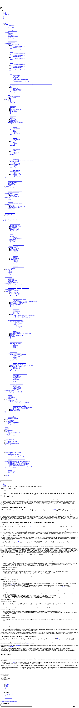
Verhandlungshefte (11, 423)
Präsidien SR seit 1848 (14, 229)
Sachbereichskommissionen (13, 44)
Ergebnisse (17, 645)
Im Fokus (7, 428)
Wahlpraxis (12, 268)
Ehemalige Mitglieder (12, 239)
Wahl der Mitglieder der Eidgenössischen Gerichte (22, 317)
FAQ (9, 474)
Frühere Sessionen (11, 208)
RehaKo (12, 236)
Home (4, 484)
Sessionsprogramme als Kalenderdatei (17, 206)
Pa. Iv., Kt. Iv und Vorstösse (15, 343)
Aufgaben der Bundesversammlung (15, 292)
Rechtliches (7, 689)
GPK (11, 74)
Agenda (7, 686)
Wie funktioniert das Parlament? (11, 399)
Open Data (10, 274)
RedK (11, 93)
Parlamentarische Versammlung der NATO (16, 459)
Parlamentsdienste (8, 277)
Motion (14, 347)
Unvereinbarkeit (16, 389)
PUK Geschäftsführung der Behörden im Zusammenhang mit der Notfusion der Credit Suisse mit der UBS (31, 84)
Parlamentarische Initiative (18, 348)
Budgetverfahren (16, 296)
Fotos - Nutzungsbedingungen (14, 432)
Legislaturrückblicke (12, 240)
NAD (11, 234)
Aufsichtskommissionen (12, 70)
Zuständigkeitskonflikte (15, 293)
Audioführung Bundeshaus (13, 418)
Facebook (7, 701)
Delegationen (8, 99)
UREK (11, 52)
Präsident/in (10, 26)
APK (11, 54)
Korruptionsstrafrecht (17, 387)
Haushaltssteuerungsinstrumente (19, 298)
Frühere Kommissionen (12, 231)
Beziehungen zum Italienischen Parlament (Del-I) (17, 465)
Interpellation (15, 346)
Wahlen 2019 (15, 257)
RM (4, 19)
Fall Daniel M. (13, 106)
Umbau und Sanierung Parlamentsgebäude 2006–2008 (18, 288)
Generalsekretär (11, 278)
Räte (9, 270)
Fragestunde (15, 345)
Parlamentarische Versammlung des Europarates (17, 457)
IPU (11, 141)
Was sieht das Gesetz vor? (18, 238)
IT (3, 18)
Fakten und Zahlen (9, 269)
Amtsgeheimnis (16, 373)
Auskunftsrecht (13, 116)
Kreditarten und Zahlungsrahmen (19, 299)
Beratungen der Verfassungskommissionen (21, 403)
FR (3, 17)
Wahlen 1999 (15, 251)
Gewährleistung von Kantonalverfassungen (18, 302)
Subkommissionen (16, 73)
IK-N (11, 91)
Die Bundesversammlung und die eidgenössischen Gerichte (22, 365)
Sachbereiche (15, 77)
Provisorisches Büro (17, 327)
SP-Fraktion (10, 180)
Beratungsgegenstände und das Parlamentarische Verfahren (19, 339)
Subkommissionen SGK (17, 50)
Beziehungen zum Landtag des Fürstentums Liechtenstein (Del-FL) (21, 466)
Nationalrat (7, 24)
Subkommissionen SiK (17, 67)
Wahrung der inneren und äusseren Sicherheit (19, 318)
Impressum (7, 688)
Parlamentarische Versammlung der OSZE (16, 456)
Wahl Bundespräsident (14, 258)
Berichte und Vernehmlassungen (19, 46)
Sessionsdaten (10, 209)
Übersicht (10, 211)
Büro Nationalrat (11, 25)
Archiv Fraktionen (11, 223)
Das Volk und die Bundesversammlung (18, 354)
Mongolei (10, 470)
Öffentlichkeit (15, 357)
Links (14, 80)
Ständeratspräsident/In (17, 332)
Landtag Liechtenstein (14, 171)
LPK (11, 98)
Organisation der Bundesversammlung (15, 320)
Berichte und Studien (12, 397)
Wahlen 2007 (15, 253)
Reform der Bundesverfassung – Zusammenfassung (23, 404)
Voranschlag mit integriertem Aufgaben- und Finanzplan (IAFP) (25, 301)
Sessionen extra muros (14, 242)
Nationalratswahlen (14, 250)
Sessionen (7, 204)
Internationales (6, 445)
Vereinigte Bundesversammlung (11, 39)
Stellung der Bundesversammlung (14, 353)
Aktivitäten (15, 127)
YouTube (11, 701)
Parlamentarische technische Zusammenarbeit (14, 467)
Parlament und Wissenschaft (13, 290)
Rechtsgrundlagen (16, 128)
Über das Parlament (7, 220)
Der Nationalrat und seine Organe (17, 321)
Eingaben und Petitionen (17, 355)
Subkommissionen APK (17, 56)
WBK (11, 63)
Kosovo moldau (11, 472)
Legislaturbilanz (11, 273)
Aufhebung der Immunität (18, 361)
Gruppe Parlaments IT (14, 121)
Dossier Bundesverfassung (15, 401)
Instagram (15, 701)
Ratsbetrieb (5, 188)
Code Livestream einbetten (15, 275)
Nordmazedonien (11, 471)
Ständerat (7, 32)
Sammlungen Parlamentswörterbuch (15, 392)
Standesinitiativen (16, 368)
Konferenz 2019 (13, 112)
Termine (14, 125)
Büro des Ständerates (17, 330)
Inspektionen (12, 118)
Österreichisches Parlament (15, 174)
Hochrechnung (20, 656)
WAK (11, 59)
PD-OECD (10, 460)
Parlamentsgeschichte (9, 289)
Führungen (10, 413)
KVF (11, 57)
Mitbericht (13, 584)
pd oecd (11, 151)
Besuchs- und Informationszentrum (12, 443)
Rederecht (15, 380)
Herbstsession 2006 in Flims (18, 245)
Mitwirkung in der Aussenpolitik (16, 304)
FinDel (9, 100)
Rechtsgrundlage (16, 152)
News (6, 427)
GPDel (9, 103)
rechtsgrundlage (16, 159)
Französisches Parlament (15, 164)
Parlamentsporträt (8, 291)
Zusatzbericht (20, 541)
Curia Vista (7, 197)
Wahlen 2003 (15, 252)
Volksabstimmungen (9, 421)
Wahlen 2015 (15, 256)
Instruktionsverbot (16, 386)
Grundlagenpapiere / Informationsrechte (20, 79)
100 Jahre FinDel (13, 102)
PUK (11, 82)
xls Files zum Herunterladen (13, 192)
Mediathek (7, 431)
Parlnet (4, 12)
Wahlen (6, 215)
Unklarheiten (59, 638)
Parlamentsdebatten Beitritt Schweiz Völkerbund (22, 407)
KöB (11, 232)
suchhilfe (7, 429)
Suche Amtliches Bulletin (10, 213)
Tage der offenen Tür (12, 417)
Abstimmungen (8, 189)
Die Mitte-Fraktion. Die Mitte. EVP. (15, 181)
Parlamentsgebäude (9, 283)
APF (11, 123)
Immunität (15, 385)
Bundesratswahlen (14, 249)
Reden (6, 440)
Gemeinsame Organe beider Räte (16, 335)
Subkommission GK (17, 90)
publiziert (28, 643)
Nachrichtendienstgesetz (15, 114)
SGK (11, 48)
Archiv (6, 221)
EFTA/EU (12, 129)
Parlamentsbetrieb (11, 336)
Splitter (9, 285)
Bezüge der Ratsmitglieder (10, 187)
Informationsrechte (16, 377)
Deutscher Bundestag (14, 161)
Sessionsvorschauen (12, 210)
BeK (11, 86)
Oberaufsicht (12, 305)
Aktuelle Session (11, 205)
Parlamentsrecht (11, 400)
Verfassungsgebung (16, 311)
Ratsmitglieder (11, 369)
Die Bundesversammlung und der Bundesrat (19, 360)
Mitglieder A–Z (11, 27)
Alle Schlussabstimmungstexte (14, 207)
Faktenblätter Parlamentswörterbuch (15, 391)
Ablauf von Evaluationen (15, 96)
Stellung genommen (10, 646)
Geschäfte (10, 271)
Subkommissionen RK (17, 47)
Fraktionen (7, 177)
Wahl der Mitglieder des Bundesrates (20, 316)
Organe (4, 23)
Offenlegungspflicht (17, 388)
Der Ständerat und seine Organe (16, 328)
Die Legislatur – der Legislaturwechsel (12, 219)
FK (11, 71)
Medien (6, 419)
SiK (11, 65)
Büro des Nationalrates (17, 323)
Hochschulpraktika (11, 435)
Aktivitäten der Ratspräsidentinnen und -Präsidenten (15, 446)
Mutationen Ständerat (12, 38)
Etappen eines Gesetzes (15, 409)
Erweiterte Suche (11, 42)
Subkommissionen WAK (18, 61)
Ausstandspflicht (16, 375)
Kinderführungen (11, 416)
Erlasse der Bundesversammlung (16, 341)
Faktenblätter (10, 396)
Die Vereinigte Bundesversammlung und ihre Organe (20, 333)
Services (4, 411)
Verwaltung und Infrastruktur (13, 350)
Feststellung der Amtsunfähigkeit (19, 363)
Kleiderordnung (16, 378)
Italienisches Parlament (14, 167)
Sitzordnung (10, 30)
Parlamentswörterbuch (9, 390)
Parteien (9, 185)
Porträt (14, 124)
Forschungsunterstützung (13, 425)
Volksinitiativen (16, 359)
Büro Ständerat (11, 33)
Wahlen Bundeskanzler (14, 248)
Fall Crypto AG (13, 105)
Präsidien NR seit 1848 (14, 228)
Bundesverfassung (16, 309)
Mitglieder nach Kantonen (13, 28)
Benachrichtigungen (9, 430)
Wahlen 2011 (15, 255)
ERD (11, 134)
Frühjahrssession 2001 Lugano (19, 243)
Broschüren (10, 395)
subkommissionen (16, 75)
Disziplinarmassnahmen (17, 376)
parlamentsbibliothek (9, 424)
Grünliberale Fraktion (12, 184)
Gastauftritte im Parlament (13, 441)
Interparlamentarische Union (13, 454)
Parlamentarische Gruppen (13, 398)
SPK (11, 68)
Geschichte (12, 195)
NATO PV (12, 145)
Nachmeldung (33, 526)
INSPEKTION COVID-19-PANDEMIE (21, 81)
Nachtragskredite (16, 300)
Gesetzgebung (15, 310)
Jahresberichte (13, 119)
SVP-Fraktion (10, 178)
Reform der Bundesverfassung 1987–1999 (21, 402)
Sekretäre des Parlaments (13, 282)
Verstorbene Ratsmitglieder (13, 246)
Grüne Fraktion (11, 183)
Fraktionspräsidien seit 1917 (15, 226)
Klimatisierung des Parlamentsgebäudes (15, 284)
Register (7, 475)
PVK (9, 95)
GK (11, 87)
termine (14, 150)
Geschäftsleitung (11, 279)
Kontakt (4, 13)
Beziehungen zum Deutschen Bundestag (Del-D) (17, 462)
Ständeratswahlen (13, 259)
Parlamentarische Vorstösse (18, 364)
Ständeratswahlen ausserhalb (18, 267)
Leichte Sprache (6, 14)
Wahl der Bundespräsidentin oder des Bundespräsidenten (24, 315)
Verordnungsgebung (17, 313)
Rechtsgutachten (13, 111)
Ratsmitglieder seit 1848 (12, 41)
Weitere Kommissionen (12, 85)
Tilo (8, 286)
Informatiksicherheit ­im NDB (16, 109)
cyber (11, 117)
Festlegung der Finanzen (15, 295)
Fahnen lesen (10, 202)
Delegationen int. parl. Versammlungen (15, 122)
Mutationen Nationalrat (12, 31)
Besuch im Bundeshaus (10, 412)
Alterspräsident (16, 322)
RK (11, 45)
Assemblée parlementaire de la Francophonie (16, 455)
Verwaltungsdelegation (12, 120)
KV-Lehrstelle (10, 436)
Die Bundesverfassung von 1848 (19, 406)
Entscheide (15, 237)
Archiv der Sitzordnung (15, 224)
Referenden (15, 358)
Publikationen (15, 88)
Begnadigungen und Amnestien (16, 303)
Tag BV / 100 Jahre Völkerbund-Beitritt (20, 408)
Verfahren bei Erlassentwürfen (16, 342)
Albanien (9, 468)
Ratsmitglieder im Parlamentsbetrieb (17, 371)
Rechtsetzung (13, 306)
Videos (14, 140)
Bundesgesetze (16, 307)
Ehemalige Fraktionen (14, 225)
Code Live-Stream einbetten (10, 444)
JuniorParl (7, 696)
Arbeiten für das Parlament (13, 280)
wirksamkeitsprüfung (14, 294)
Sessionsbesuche (11, 414)
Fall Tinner (12, 107)
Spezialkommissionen (12, 97)
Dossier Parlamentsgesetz (15, 410)
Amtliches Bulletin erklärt (13, 194)
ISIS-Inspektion (13, 110)
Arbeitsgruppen (16, 76)
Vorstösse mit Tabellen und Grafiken (15, 203)
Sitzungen (10, 272)
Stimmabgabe (15, 382)
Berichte (14, 78)
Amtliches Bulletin (9, 193)
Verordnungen (15, 312)
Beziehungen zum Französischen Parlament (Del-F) (18, 464)
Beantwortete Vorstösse (12, 200)
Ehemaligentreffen (14, 230)
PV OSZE (12, 154)
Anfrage (14, 344)
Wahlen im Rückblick (12, 247)
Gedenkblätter (13, 241)
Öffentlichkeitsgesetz (9, 439)
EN (3, 21)
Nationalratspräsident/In (17, 326)
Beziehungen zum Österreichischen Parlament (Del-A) (18, 463)
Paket (54, 509)
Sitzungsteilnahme (16, 379)
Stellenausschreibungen (17, 89)
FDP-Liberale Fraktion (12, 182)
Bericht (13, 662)
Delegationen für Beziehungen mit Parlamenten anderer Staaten (20, 160)
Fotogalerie (7, 687)
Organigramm (10, 281)
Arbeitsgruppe (14, 640)
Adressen (7, 186)
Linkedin (3, 701)
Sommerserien (8, 442)
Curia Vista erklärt (11, 199)
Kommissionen (8, 43)
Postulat (14, 349)
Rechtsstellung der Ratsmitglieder (16, 384)
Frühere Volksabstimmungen (13, 422)
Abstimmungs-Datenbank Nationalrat (15, 191)
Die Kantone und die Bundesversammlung (18, 366)
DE (3, 16)
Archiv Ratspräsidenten (12, 227)
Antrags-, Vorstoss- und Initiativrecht (20, 374)
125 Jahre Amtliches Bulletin (13, 196)
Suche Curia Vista (8, 214)
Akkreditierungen (11, 420)
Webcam (9, 433)
